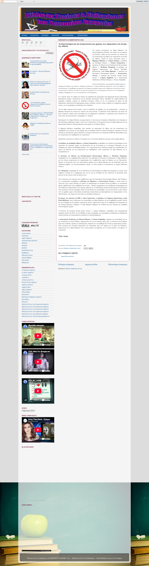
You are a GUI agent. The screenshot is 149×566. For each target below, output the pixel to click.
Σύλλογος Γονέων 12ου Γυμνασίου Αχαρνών (35, 307)
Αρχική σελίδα (91, 264)
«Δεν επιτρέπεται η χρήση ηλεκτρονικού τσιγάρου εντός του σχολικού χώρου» (40, 104)
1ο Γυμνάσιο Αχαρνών (28, 270)
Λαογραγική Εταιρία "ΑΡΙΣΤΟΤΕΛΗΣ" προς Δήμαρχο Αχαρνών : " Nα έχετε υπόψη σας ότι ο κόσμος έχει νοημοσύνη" (41, 115)
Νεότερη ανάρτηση (66, 264)
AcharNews (25, 277)
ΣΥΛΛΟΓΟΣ (34, 35)
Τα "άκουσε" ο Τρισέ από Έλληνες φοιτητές (40, 72)
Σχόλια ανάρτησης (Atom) (74, 269)
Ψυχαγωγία (25, 263)
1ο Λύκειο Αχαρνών (28, 273)
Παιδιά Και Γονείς (74, 248)
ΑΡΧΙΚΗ (24, 35)
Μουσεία (24, 246)
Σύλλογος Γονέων (27, 255)
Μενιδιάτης (25, 299)
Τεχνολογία (25, 260)
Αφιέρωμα (25, 236)
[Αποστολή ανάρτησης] (84, 246)
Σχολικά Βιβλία (26, 258)
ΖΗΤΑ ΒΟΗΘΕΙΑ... (68, 35)
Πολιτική (24, 302)
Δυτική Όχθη (26, 292)
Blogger (119, 558)
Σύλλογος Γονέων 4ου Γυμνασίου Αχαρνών (35, 314)
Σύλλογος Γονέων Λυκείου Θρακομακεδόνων (36, 316)
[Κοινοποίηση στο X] (88, 248)
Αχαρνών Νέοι (26, 287)
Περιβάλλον (25, 253)
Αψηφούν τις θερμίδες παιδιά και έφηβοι (40, 124)
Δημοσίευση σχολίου (67, 256)
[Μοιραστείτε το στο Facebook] (90, 248)
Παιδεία (66, 248)
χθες (121, 84)
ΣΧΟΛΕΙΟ (45, 35)
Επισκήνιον (25, 295)
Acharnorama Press (28, 280)
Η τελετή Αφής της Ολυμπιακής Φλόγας (39, 93)
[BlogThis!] (86, 248)
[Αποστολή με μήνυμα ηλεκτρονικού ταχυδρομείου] (84, 248)
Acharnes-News (27, 275)
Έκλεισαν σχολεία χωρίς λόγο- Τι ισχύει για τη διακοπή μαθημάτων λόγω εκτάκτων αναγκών (40, 83)
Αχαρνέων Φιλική (27, 285)
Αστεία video (25, 155)
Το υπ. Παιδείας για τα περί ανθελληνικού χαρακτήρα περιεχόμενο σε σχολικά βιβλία (42, 62)
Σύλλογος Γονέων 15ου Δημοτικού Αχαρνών (35, 309)
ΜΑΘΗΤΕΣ (55, 35)
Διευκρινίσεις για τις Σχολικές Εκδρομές (39, 134)
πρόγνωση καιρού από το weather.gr (37, 500)
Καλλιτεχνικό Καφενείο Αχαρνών (32, 297)
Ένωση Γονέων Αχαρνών (29, 282)
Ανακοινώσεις (26, 233)
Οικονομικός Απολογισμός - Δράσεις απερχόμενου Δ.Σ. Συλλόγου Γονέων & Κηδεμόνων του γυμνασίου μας (41, 146)
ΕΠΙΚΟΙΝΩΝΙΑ (83, 35)
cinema (48, 550)
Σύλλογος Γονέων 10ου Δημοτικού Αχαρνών (35, 304)
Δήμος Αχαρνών (27, 238)
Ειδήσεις (24, 243)
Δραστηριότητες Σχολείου (29, 241)
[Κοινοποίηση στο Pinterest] (92, 248)
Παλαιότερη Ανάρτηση (117, 264)
